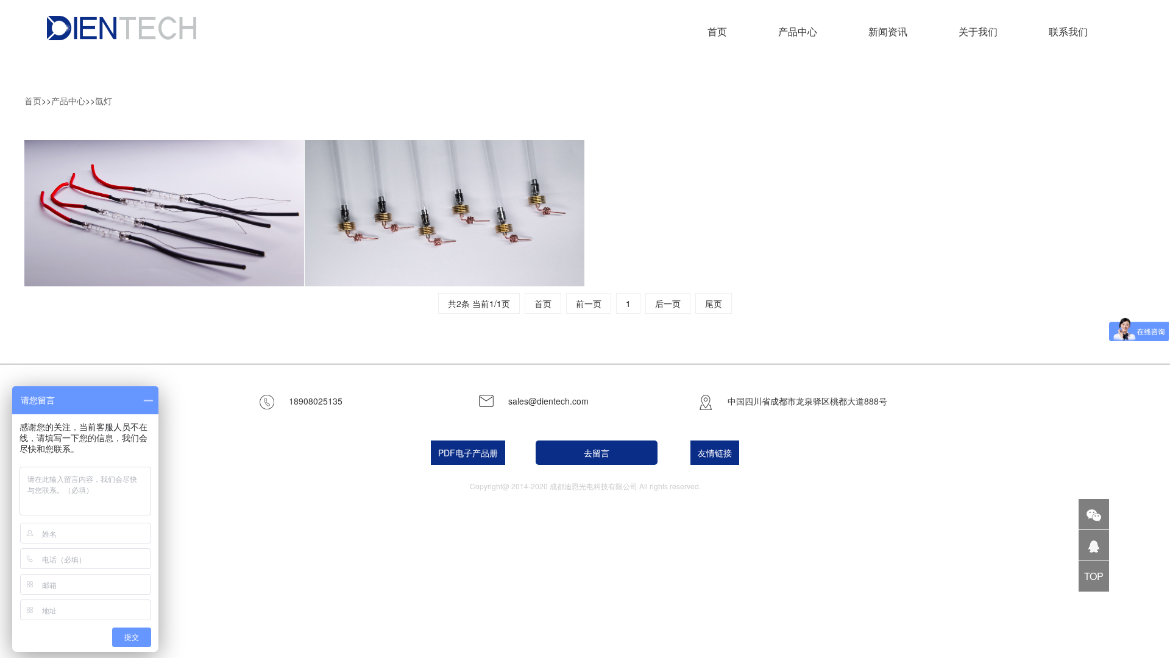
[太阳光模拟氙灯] (445, 213)
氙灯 (103, 100)
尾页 (713, 303)
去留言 (596, 453)
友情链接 (715, 453)
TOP (1094, 576)
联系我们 (1068, 31)
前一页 (588, 303)
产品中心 (68, 100)
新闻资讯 (887, 31)
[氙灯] (164, 213)
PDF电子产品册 (468, 453)
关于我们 (978, 31)
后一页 (668, 303)
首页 (717, 31)
